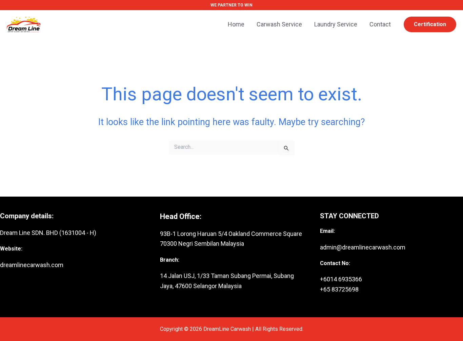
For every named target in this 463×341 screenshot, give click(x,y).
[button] (430, 24)
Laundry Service (335, 24)
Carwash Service (279, 24)
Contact (380, 24)
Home (236, 24)
